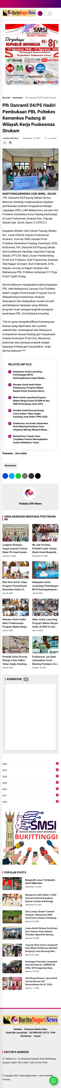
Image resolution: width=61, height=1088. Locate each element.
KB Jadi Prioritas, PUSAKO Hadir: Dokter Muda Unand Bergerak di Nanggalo (44, 548)
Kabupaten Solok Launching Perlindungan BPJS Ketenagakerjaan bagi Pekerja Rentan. (28, 375)
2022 (30, 789)
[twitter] (12, 476)
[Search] (57, 4)
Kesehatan (18, 97)
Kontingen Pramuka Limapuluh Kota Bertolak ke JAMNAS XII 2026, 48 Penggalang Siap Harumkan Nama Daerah (41, 965)
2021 (30, 796)
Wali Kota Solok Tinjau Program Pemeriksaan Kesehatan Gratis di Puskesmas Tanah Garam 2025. (14, 586)
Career (37, 1036)
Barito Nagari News (29, 1075)
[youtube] (14, 4)
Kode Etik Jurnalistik (16, 1032)
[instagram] (9, 4)
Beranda (6, 97)
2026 (30, 764)
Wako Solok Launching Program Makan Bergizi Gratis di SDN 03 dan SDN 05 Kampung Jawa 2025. (31, 400)
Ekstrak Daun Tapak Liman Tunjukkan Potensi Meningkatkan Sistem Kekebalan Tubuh (30, 439)
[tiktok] (19, 4)
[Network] (40, 13)
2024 (30, 777)
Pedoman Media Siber (35, 1029)
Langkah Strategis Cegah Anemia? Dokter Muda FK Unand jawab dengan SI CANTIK (14, 548)
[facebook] (4, 4)
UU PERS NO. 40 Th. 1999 (42, 1032)
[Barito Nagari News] (19, 15)
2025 (30, 770)
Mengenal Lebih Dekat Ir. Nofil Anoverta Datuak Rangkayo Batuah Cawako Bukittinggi (40, 898)
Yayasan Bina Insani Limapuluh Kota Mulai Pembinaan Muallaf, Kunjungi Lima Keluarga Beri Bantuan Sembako (41, 948)
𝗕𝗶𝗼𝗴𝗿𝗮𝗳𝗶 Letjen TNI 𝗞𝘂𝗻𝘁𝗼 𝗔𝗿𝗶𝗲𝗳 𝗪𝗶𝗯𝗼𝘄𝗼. (40, 882)
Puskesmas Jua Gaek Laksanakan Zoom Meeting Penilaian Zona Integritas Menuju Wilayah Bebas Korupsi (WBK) (30, 426)
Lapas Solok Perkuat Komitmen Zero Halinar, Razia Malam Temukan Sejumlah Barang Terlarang (41, 931)
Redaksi (18, 1029)
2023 (30, 783)
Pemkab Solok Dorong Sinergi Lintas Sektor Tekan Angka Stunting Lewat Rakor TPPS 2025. (30, 413)
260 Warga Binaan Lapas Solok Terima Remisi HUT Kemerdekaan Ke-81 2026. (41, 981)
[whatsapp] (18, 476)
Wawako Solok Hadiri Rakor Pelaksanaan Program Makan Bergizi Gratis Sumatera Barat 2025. (28, 388)
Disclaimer (26, 1036)
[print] (25, 476)
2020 (30, 802)
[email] (31, 476)
